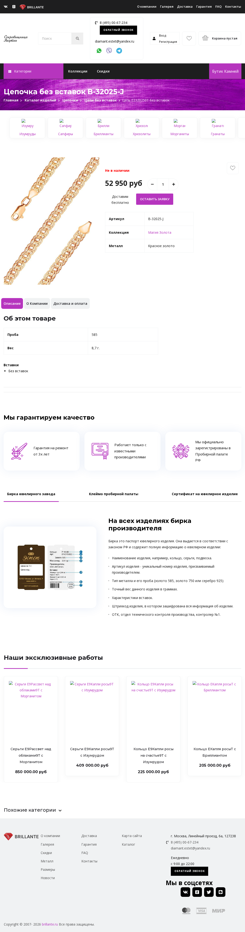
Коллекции (77, 71)
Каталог (128, 844)
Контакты (233, 6)
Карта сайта (132, 835)
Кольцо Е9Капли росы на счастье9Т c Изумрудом (153, 755)
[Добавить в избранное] (233, 168)
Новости (48, 878)
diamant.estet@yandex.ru (114, 41)
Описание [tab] (12, 303)
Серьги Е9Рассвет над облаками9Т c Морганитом (31, 755)
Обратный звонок (118, 30)
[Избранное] (189, 38)
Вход (162, 35)
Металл (47, 861)
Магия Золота (159, 232)
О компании (146, 6)
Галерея (166, 6)
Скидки (103, 71)
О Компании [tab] (37, 303)
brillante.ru (50, 924)
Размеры (48, 869)
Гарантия (204, 6)
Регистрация (168, 42)
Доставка (185, 6)
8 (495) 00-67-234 (113, 22)
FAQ (218, 6)
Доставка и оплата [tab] (70, 303)
